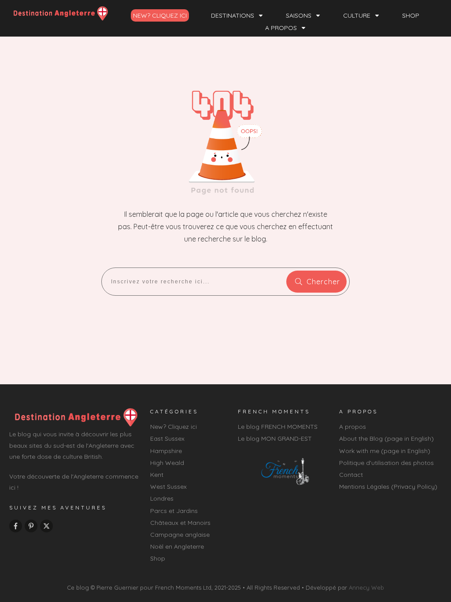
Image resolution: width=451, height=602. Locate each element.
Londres (162, 498)
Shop (157, 558)
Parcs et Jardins (174, 511)
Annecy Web (366, 587)
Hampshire (166, 451)
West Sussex (168, 487)
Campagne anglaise (180, 535)
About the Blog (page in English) (386, 438)
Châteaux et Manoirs (180, 523)
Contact (351, 475)
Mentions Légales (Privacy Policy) (388, 487)
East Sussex (167, 438)
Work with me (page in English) (384, 451)
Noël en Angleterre (177, 546)
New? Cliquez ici (173, 427)
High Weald (167, 463)
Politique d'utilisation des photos (386, 463)
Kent (156, 475)
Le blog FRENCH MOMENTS (278, 427)
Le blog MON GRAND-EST (275, 438)
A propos (352, 427)
